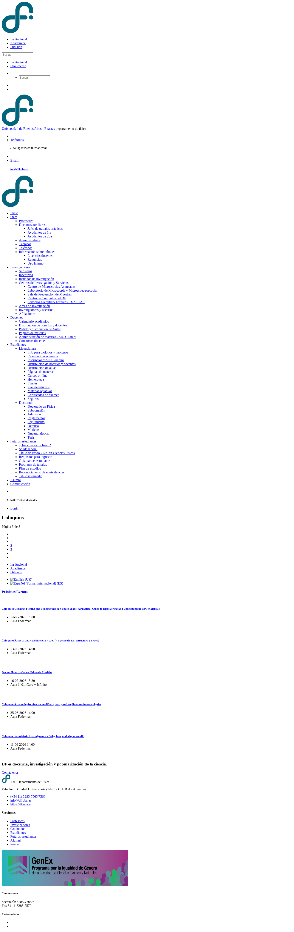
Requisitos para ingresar (35, 457)
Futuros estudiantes (23, 441)
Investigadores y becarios (36, 310)
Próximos (15, 592)
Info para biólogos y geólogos (48, 352)
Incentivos (26, 275)
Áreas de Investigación (34, 306)
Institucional (18, 39)
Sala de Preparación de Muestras (50, 294)
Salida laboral (28, 449)
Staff (13, 217)
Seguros (33, 399)
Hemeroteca (36, 379)
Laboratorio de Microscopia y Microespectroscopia (62, 290)
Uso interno (18, 66)
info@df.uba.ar (19, 169)
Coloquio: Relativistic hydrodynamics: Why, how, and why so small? (43, 736)
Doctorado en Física (41, 406)
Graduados (17, 829)
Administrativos (29, 240)
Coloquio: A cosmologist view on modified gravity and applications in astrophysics (51, 704)
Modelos (33, 430)
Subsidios (25, 271)
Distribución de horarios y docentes (43, 325)
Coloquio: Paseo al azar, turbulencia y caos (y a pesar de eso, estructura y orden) (50, 640)
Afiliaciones (27, 313)
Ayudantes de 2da (40, 236)
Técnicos (25, 244)
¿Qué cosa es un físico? (35, 445)
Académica (18, 43)
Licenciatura (27, 348)
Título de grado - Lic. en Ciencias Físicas (47, 453)
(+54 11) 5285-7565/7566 (27, 796)
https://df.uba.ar (20, 804)
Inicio (14, 213)
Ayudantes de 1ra (39, 232)
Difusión (16, 47)
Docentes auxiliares (32, 224)
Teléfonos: (17, 140)
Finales (32, 383)
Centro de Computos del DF (47, 298)
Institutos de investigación (36, 279)
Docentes (16, 317)
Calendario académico (34, 321)
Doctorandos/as (38, 433)
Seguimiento (36, 422)
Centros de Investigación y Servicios (43, 283)
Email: (14, 160)
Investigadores (20, 267)
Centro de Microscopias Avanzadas (51, 286)
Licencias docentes (40, 255)
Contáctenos (10, 772)
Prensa (14, 844)
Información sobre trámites (37, 252)
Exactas (49, 128)
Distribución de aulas (42, 368)
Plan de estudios (39, 387)
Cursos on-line (37, 375)
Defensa (33, 426)
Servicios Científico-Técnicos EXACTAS (56, 302)
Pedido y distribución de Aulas (39, 329)
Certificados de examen (43, 395)
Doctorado (26, 402)
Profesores (26, 221)
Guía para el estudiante (34, 460)
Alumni (15, 480)
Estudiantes (18, 344)
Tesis (31, 437)
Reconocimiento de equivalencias (41, 472)
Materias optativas (40, 391)
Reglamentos (36, 418)
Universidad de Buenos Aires (22, 128)
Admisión (34, 414)
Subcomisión (36, 410)
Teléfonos (25, 248)
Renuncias (35, 259)
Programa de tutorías (33, 464)
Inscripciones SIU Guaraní (46, 360)
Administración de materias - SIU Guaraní (47, 337)
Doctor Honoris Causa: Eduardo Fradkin (27, 672)
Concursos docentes (32, 341)
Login (14, 508)
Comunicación (20, 484)
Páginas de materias (32, 333)
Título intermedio (30, 476)
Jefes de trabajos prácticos (45, 228)
